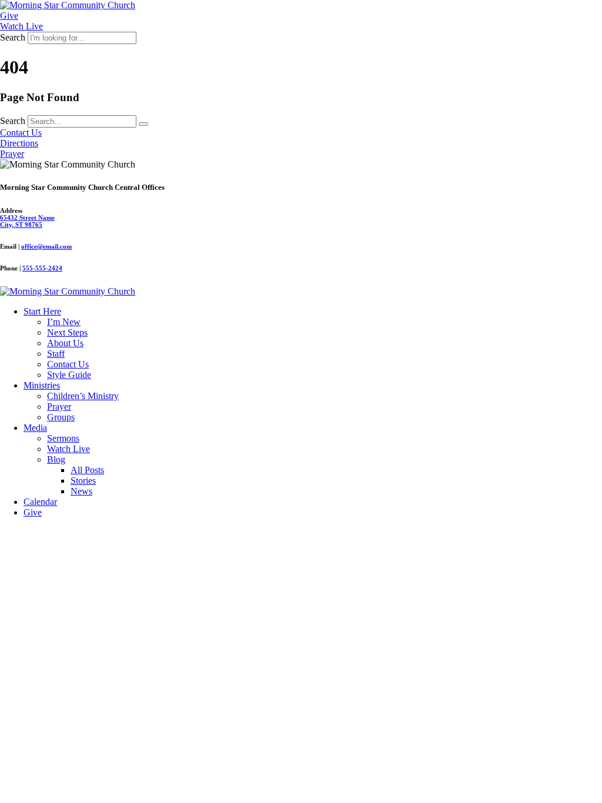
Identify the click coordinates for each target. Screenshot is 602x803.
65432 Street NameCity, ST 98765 (27, 221)
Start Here (42, 311)
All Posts (87, 470)
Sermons (63, 438)
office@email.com (46, 246)
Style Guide (69, 375)
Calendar (40, 502)
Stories (83, 481)
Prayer (59, 406)
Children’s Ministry (83, 396)
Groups (61, 417)
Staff (56, 354)
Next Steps (67, 332)
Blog (56, 459)
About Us (65, 343)
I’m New (64, 322)
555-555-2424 (42, 268)
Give (33, 512)
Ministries (42, 385)
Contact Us (68, 364)
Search (12, 37)
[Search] (143, 124)
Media (35, 428)
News (81, 491)
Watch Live (68, 449)
